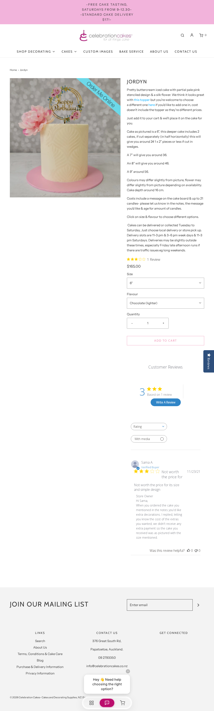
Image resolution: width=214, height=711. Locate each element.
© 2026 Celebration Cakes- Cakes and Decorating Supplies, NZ (45, 697)
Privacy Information (40, 673)
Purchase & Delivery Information (40, 667)
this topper (142, 100)
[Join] (198, 605)
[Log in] (191, 35)
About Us (159, 51)
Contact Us (186, 51)
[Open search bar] (182, 35)
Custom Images (98, 51)
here (151, 105)
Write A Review (165, 402)
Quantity (133, 314)
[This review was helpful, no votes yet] (188, 550)
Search (40, 641)
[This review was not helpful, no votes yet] (196, 550)
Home (13, 69)
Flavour (132, 294)
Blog (40, 660)
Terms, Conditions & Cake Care (40, 654)
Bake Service (131, 51)
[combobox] (149, 426)
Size (130, 274)
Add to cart (165, 340)
